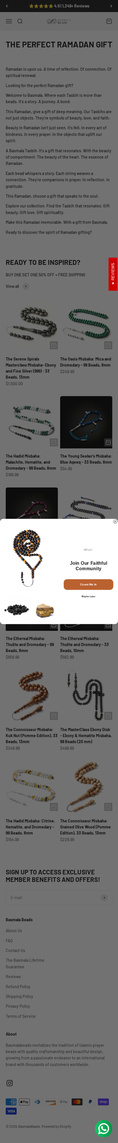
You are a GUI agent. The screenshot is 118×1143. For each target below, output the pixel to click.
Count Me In (88, 584)
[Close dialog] (115, 522)
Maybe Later (88, 596)
